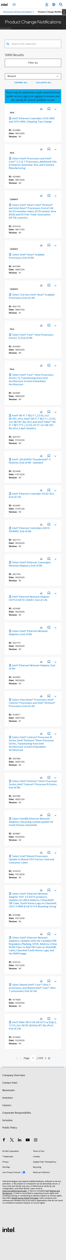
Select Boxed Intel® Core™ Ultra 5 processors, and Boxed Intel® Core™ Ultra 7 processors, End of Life (32, 988)
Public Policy (9, 1127)
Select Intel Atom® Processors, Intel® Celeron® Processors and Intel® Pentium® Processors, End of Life (32, 703)
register (38, 96)
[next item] (64, 12)
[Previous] (21, 1058)
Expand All (21, 82)
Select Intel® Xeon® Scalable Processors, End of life (27, 256)
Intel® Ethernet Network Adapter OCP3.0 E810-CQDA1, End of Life (29, 598)
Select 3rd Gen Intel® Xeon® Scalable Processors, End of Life (32, 296)
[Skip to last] (49, 1058)
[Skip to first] (17, 1058)
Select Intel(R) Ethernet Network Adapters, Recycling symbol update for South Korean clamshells (31, 822)
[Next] (46, 1058)
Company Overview (13, 1075)
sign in (26, 96)
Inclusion (7, 1120)
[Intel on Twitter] (12, 1140)
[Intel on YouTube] (27, 1140)
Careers (6, 1105)
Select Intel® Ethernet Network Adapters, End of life (28, 633)
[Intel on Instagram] (35, 1140)
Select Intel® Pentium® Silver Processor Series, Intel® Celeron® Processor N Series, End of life (33, 784)
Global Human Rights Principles (25, 1198)
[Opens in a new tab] (41, 109)
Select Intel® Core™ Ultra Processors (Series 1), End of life (31, 336)
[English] (53, 4)
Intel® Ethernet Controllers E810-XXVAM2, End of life (29, 530)
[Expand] (55, 109)
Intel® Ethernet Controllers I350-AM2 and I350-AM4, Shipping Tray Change (32, 120)
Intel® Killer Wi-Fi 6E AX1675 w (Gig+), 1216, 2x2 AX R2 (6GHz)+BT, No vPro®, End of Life (32, 1025)
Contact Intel (9, 1082)
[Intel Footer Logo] (8, 1229)
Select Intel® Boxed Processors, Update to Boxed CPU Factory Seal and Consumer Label (31, 859)
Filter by (33, 62)
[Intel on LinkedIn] (19, 1140)
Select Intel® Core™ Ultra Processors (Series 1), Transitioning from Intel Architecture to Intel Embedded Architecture (31, 379)
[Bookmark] (49, 109)
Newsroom (8, 1090)
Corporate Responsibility (16, 1112)
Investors (7, 1097)
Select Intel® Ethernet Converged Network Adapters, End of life (29, 564)
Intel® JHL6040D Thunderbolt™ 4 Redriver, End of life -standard (30, 461)
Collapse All (44, 82)
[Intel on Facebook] (4, 1140)
